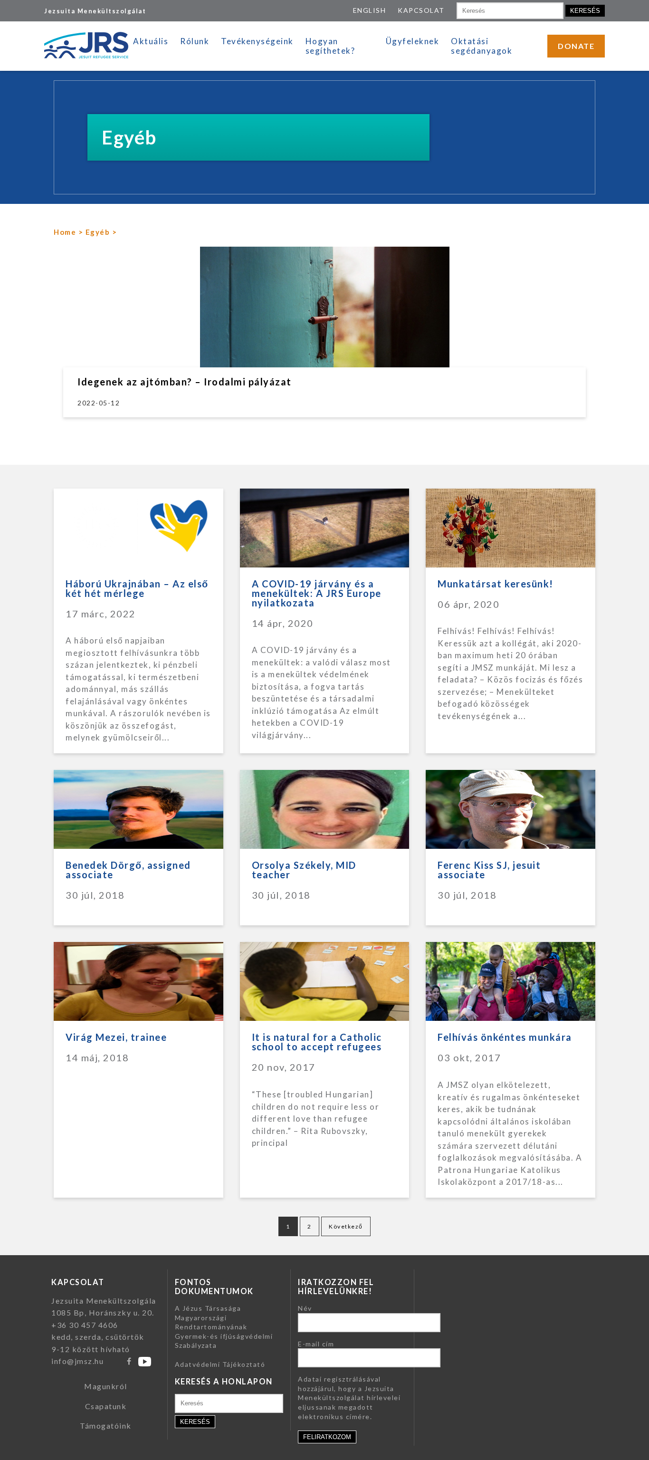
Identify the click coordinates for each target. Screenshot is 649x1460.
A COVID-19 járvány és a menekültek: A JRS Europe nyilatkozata (317, 593)
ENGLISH (369, 10)
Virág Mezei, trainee (116, 1037)
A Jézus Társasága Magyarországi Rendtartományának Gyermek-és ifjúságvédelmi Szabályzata (224, 1326)
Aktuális (150, 41)
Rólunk (194, 41)
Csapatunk (106, 1406)
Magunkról (105, 1386)
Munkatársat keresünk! (496, 583)
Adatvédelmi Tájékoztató (220, 1364)
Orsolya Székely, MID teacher (304, 869)
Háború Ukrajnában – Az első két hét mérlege (137, 588)
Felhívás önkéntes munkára (505, 1037)
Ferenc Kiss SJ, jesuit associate (489, 869)
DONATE (576, 45)
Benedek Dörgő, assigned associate (128, 869)
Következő (346, 1226)
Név (305, 1308)
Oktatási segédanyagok (481, 46)
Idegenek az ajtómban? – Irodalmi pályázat (184, 381)
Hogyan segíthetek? (330, 46)
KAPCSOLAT (421, 10)
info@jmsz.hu (77, 1360)
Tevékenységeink (257, 41)
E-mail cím (316, 1344)
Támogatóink (106, 1425)
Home (65, 232)
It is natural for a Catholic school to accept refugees (317, 1041)
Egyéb (98, 232)
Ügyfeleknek (412, 41)
